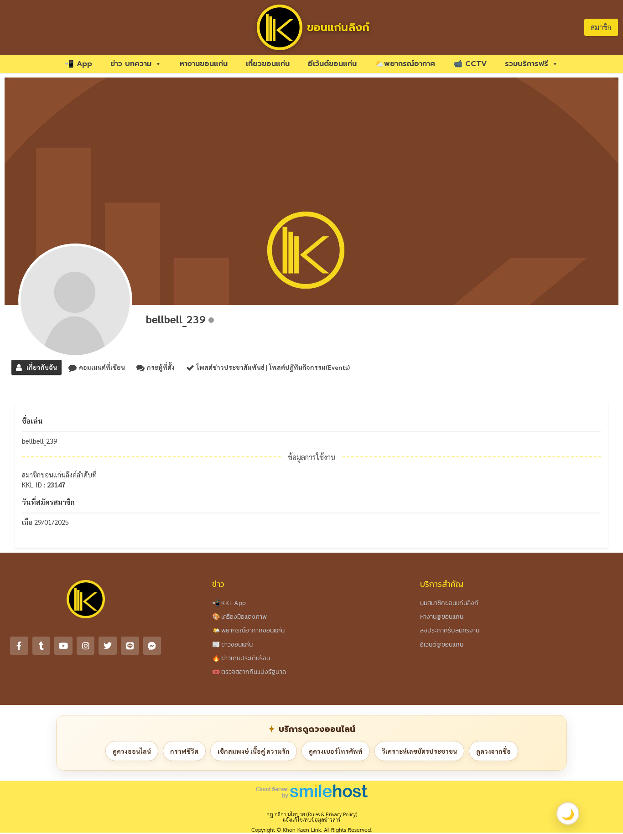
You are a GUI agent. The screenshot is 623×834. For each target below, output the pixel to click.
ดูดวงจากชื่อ (493, 751)
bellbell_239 (176, 318)
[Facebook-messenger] (152, 646)
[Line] (130, 646)
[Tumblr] (41, 646)
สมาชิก (601, 27)
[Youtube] (63, 646)
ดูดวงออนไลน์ (132, 751)
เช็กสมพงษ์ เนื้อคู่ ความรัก (254, 751)
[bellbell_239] (75, 300)
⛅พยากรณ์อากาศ (405, 63)
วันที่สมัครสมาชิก (48, 501)
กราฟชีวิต (184, 751)
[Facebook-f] (19, 646)
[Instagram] (86, 646)
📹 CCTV (470, 63)
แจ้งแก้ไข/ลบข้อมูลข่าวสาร (311, 819)
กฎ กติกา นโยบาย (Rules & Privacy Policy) (311, 814)
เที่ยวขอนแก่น (268, 63)
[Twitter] (108, 646)
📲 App (78, 63)
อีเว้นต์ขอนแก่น (332, 63)
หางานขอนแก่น (204, 63)
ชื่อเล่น (32, 420)
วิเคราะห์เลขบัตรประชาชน (419, 751)
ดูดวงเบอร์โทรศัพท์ (336, 751)
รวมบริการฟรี (526, 63)
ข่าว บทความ (130, 63)
